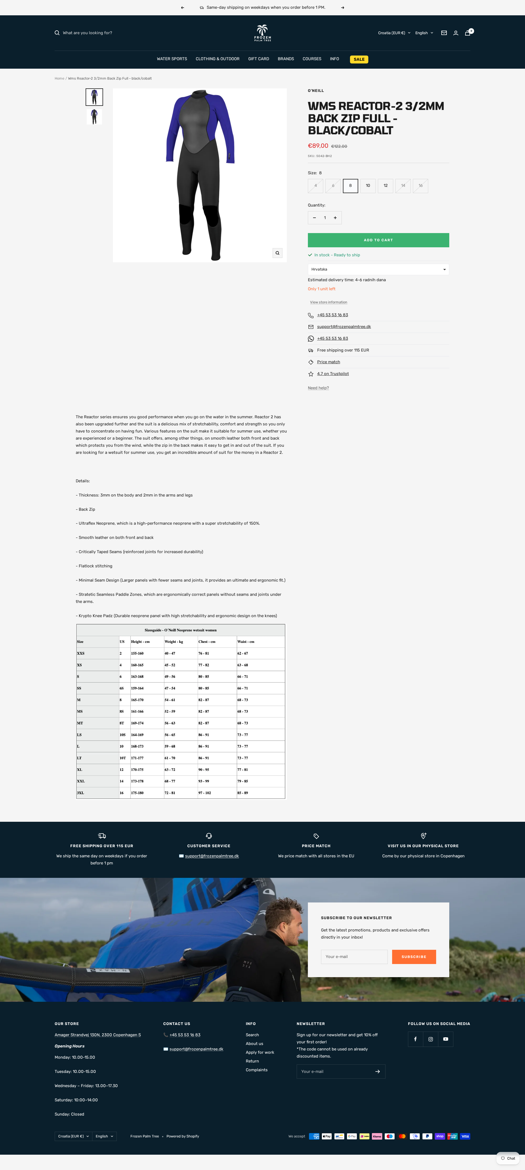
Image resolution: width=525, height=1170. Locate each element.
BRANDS (286, 58)
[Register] (377, 1071)
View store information (328, 302)
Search (252, 1034)
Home (59, 78)
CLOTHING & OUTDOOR (218, 58)
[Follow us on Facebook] (415, 1039)
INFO (334, 58)
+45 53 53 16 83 (332, 314)
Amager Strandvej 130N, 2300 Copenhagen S (98, 1034)
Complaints (257, 1069)
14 (403, 185)
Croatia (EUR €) (391, 32)
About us (254, 1043)
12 (386, 185)
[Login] (455, 33)
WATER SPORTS (172, 58)
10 (368, 185)
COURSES (312, 58)
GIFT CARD (258, 58)
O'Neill (316, 90)
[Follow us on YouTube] (445, 1039)
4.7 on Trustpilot (333, 373)
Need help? (318, 387)
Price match (328, 361)
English (421, 32)
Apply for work (260, 1052)
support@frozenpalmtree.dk (344, 326)
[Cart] (467, 33)
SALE (359, 59)
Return (252, 1061)
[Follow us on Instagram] (430, 1039)
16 (421, 185)
